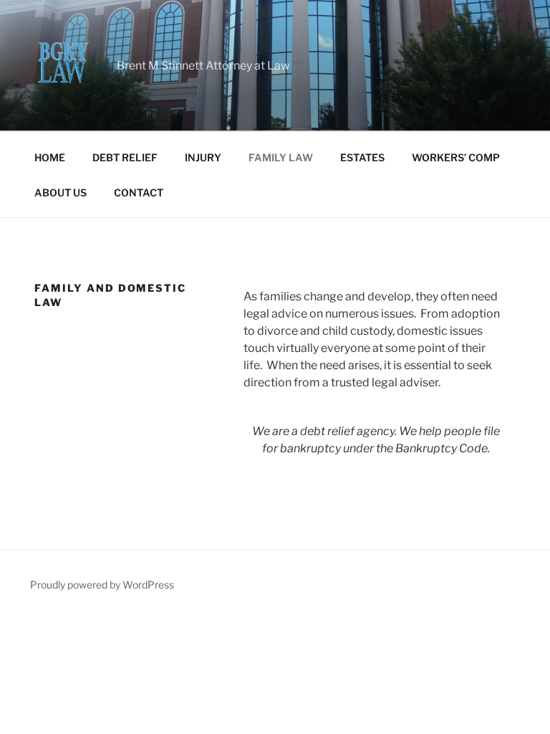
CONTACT (138, 192)
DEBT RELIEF (125, 157)
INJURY (203, 157)
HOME (49, 157)
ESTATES (362, 157)
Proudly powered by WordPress (102, 584)
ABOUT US (60, 192)
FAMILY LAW (281, 157)
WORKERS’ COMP (456, 157)
